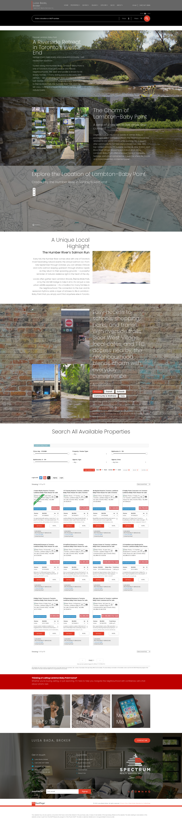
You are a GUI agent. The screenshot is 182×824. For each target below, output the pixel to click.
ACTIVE (142, 13)
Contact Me (142, 740)
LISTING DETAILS (39, 526)
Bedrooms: (118, 451)
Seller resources (84, 766)
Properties (75, 5)
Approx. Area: (116, 459)
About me (82, 773)
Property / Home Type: (80, 451)
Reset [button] (134, 470)
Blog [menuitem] (113, 5)
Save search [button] (88, 470)
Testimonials (82, 770)
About (119, 5)
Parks (123, 396)
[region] (91, 207)
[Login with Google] (44, 479)
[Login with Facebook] (40, 479)
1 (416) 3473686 (39, 534)
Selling (94, 5)
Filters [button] (144, 470)
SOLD (149, 13)
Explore (104, 5)
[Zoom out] (34, 192)
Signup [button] (55, 478)
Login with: (35, 477)
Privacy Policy (124, 803)
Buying (85, 5)
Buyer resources (84, 763)
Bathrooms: (39, 459)
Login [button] (61, 478)
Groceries (97, 392)
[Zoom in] (34, 189)
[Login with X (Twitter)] (48, 479)
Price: (40, 451)
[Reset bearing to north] (34, 194)
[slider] (34, 453)
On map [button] (125, 470)
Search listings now (85, 759)
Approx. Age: (77, 459)
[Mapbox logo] (36, 225)
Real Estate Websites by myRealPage (139, 803)
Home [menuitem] (66, 5)
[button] (129, 792)
